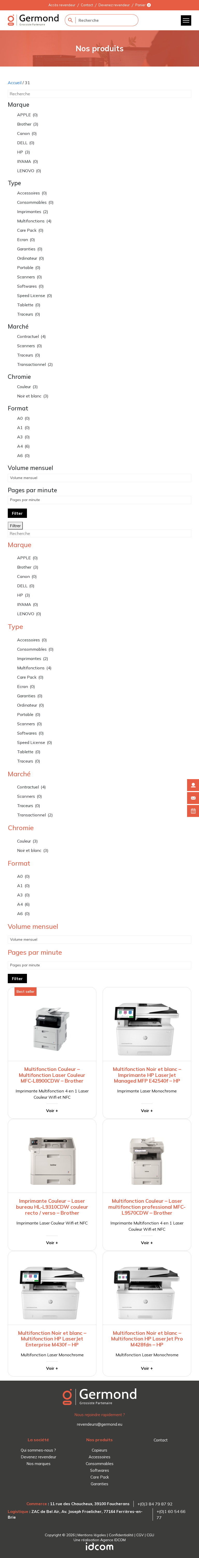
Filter (17, 513)
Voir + (52, 1110)
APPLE (27, 114)
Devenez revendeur (114, 5)
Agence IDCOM (113, 1540)
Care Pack (30, 230)
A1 (23, 427)
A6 (23, 455)
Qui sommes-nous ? (38, 1450)
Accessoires (32, 192)
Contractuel (31, 336)
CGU (150, 1535)
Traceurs (28, 314)
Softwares (30, 286)
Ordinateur (30, 258)
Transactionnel (35, 364)
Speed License (34, 295)
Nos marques (38, 1463)
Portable (28, 267)
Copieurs (99, 1450)
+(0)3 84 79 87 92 (155, 1503)
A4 (23, 446)
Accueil (15, 82)
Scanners (29, 276)
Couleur (27, 386)
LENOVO (29, 170)
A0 (23, 418)
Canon (27, 133)
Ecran (26, 239)
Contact (87, 5)
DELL (25, 142)
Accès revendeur (61, 5)
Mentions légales (91, 1535)
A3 (23, 436)
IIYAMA (27, 161)
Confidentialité (121, 1535)
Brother (27, 124)
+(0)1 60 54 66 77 (171, 1514)
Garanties (29, 248)
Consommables (35, 202)
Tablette (28, 304)
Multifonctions (34, 220)
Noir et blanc (32, 395)
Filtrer (15, 525)
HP (23, 152)
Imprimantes (32, 211)
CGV (140, 1535)
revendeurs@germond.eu (99, 1424)
